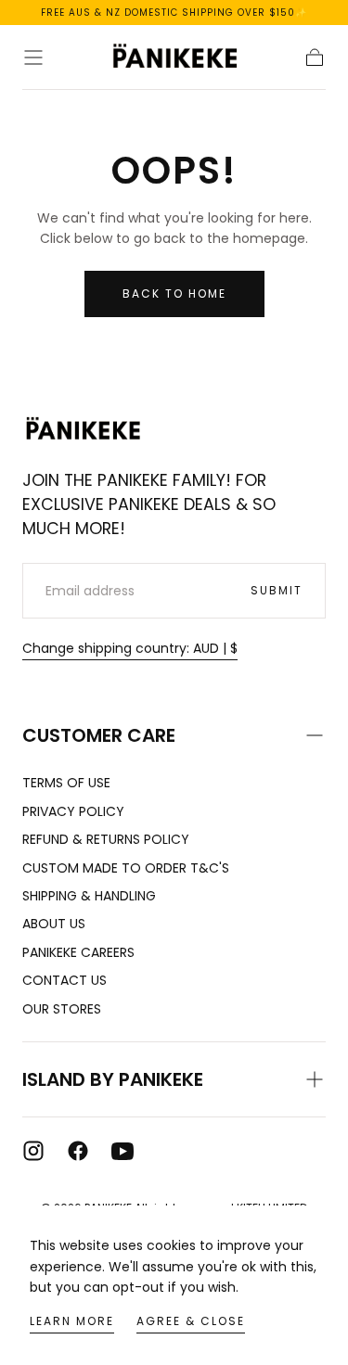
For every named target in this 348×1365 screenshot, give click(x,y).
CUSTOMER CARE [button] (98, 735)
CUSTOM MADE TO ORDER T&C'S (125, 868)
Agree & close (190, 1321)
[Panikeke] (82, 430)
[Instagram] (33, 1150)
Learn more (72, 1321)
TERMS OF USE (66, 782)
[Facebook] (78, 1150)
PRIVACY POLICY (73, 811)
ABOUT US (53, 923)
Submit (277, 590)
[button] (33, 57)
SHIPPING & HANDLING (89, 896)
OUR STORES (61, 1009)
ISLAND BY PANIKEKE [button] (112, 1079)
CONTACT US (64, 980)
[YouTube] (122, 1150)
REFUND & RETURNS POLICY (105, 839)
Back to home (174, 293)
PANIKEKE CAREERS (78, 952)
